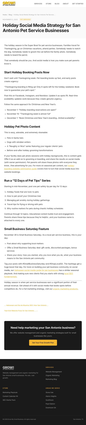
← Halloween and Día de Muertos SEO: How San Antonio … (26, 305)
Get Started (77, 4)
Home (5, 15)
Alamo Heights (51, 396)
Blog (57, 4)
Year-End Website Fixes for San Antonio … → (21, 311)
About (66, 4)
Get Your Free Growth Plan (43, 343)
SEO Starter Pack (9, 400)
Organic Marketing (52, 375)
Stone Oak (49, 392)
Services (38, 4)
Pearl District (50, 404)
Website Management (54, 372)
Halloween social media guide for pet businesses (36, 270)
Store (48, 4)
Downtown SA (51, 408)
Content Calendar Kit (10, 396)
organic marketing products (65, 289)
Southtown (50, 400)
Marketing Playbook (10, 392)
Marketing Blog (51, 379)
